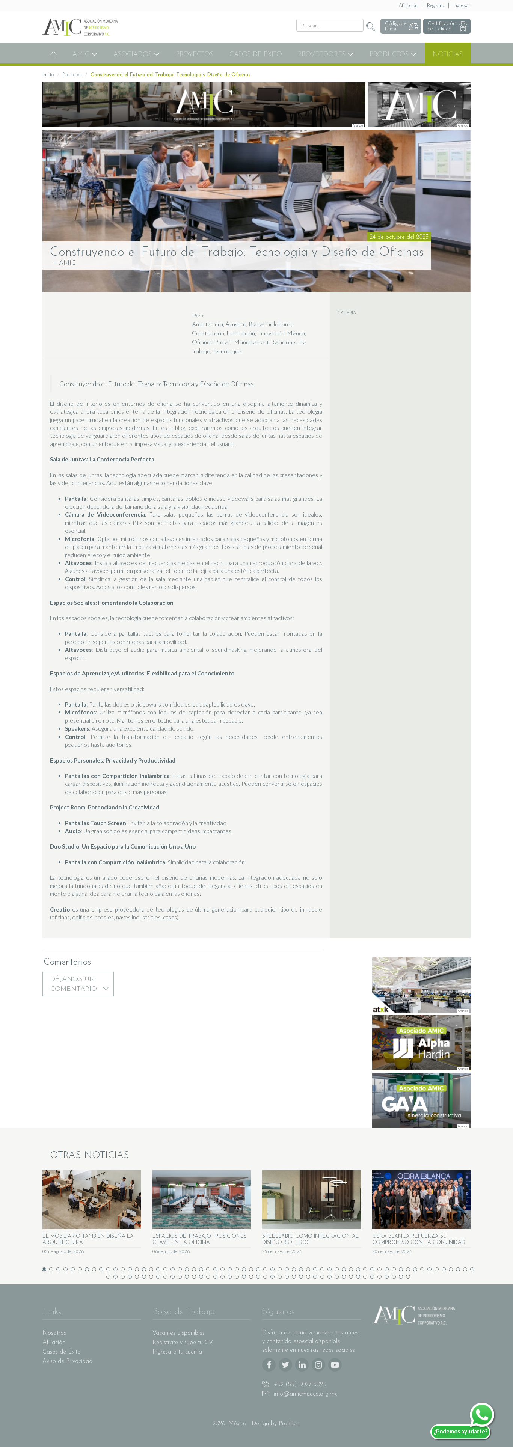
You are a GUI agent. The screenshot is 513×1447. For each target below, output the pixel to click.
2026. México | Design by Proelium (256, 1424)
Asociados (133, 54)
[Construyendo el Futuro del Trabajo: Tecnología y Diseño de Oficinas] (256, 211)
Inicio (48, 75)
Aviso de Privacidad (67, 1361)
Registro (435, 5)
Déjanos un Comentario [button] (74, 984)
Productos (390, 54)
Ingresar (462, 5)
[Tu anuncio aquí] (203, 104)
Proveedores (322, 54)
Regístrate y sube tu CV (182, 1343)
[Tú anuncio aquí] (419, 104)
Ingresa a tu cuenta (177, 1352)
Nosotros (54, 1333)
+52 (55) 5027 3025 (299, 1385)
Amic (81, 54)
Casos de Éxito (255, 54)
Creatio (61, 909)
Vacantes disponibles (178, 1333)
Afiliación (408, 5)
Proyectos (194, 54)
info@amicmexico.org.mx (304, 1394)
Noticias (448, 54)
